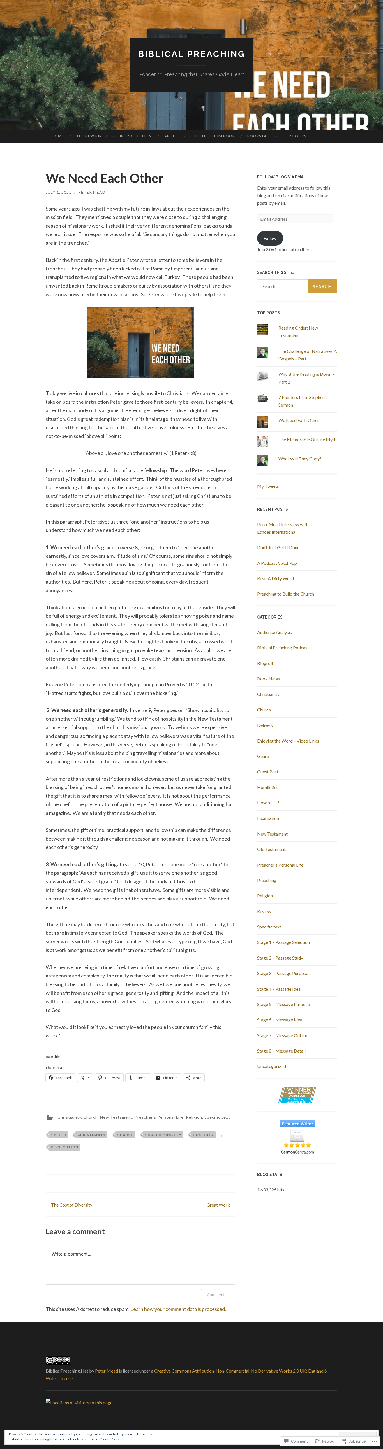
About (171, 136)
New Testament (116, 1117)
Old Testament (271, 849)
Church (90, 1117)
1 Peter (58, 1135)
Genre (263, 756)
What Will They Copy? (300, 458)
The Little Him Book (213, 136)
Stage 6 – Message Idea (279, 1019)
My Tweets (268, 486)
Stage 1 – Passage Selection (283, 942)
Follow (270, 238)
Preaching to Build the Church (285, 593)
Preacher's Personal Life (159, 1117)
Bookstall (259, 136)
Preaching (266, 880)
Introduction (136, 136)
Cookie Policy (110, 1439)
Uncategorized (271, 1066)
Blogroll (265, 663)
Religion (194, 1117)
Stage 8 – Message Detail (281, 1050)
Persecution (64, 1147)
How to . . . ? (268, 802)
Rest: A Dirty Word (275, 578)
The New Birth (91, 136)
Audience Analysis (274, 632)
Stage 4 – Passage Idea (279, 988)
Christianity (69, 1117)
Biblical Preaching (191, 54)
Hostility (203, 1135)
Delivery (265, 725)
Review (264, 911)
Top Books (294, 136)
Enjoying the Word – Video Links (288, 740)
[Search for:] (297, 286)
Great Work (221, 1204)
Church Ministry (163, 1135)
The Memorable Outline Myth (307, 439)
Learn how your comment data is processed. (178, 1309)
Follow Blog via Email (282, 177)
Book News (268, 678)
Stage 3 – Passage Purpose (282, 973)
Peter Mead (91, 192)
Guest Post (267, 771)
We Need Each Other (298, 420)
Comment (216, 1294)
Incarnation (268, 818)
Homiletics (267, 787)
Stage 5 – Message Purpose (283, 1004)
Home (58, 136)
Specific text (217, 1117)
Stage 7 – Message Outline (282, 1035)
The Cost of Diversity (69, 1204)
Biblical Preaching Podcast (283, 647)
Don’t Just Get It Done (278, 547)
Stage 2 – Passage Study (280, 957)
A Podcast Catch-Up (277, 563)
